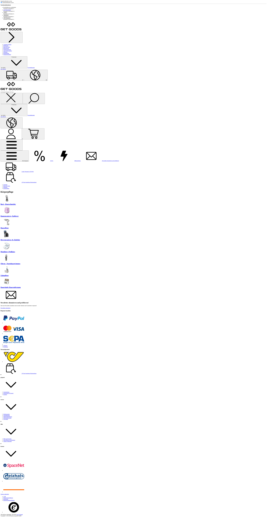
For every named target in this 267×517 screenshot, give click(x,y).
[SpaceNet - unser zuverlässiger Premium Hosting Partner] (13, 470)
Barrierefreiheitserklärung (9, 500)
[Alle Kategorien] (12, 145)
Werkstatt (5, 52)
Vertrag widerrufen (7, 441)
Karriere (5, 394)
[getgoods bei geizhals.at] (13, 481)
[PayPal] (13, 322)
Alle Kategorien (7, 18)
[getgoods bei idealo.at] (13, 491)
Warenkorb (6, 15)
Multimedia (5, 45)
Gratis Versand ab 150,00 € (27, 171)
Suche (5, 12)
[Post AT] (13, 361)
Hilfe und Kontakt (7, 438)
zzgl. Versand (20, 514)
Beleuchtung (6, 48)
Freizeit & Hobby (7, 54)
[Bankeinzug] (13, 344)
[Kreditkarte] (13, 333)
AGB (4, 496)
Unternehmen (6, 392)
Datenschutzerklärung (8, 497)
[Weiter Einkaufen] (12, 37)
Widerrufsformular (7, 418)
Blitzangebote (77, 160)
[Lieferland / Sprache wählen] (12, 122)
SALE (51, 160)
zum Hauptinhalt (7, 10)
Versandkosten (6, 415)
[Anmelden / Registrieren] (11, 138)
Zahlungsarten (6, 414)
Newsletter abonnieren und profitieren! (110, 160)
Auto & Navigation (7, 50)
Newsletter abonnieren (5, 308)
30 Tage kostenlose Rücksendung (28, 182)
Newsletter (5, 419)
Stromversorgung (7, 49)
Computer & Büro (7, 44)
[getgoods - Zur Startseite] (11, 31)
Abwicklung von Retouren (9, 440)
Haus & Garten (6, 47)
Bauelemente (6, 53)
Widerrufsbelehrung (7, 416)
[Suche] (34, 98)
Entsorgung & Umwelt (8, 393)
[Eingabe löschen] (12, 98)
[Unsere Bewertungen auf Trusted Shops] (13, 512)
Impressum (5, 499)
